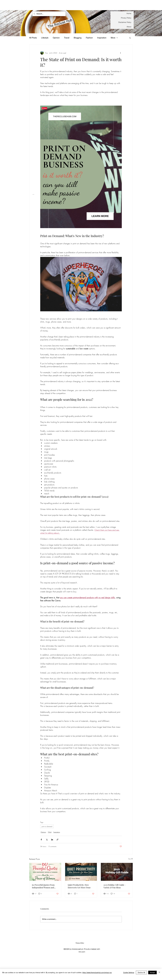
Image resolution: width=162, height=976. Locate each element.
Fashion (89, 38)
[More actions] (120, 53)
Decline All (141, 972)
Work (49, 832)
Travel (66, 38)
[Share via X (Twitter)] (47, 839)
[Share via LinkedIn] (52, 839)
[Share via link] (57, 839)
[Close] (159, 972)
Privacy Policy (126, 18)
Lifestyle (44, 38)
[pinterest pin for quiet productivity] (81, 872)
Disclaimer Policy (124, 22)
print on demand (47, 826)
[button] (130, 38)
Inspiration (101, 38)
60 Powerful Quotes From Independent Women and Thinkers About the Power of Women (44, 886)
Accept (152, 972)
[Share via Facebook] (41, 839)
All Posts (33, 38)
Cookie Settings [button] (128, 972)
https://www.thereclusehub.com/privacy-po (97, 972)
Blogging (77, 38)
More (113, 38)
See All (130, 859)
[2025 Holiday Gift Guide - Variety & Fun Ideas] (117, 872)
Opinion (56, 38)
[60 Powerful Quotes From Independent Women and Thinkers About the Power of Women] (45, 872)
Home (129, 13)
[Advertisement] (40, 5)
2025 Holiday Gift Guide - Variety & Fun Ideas (114, 886)
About (129, 27)
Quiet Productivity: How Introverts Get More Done (79, 886)
